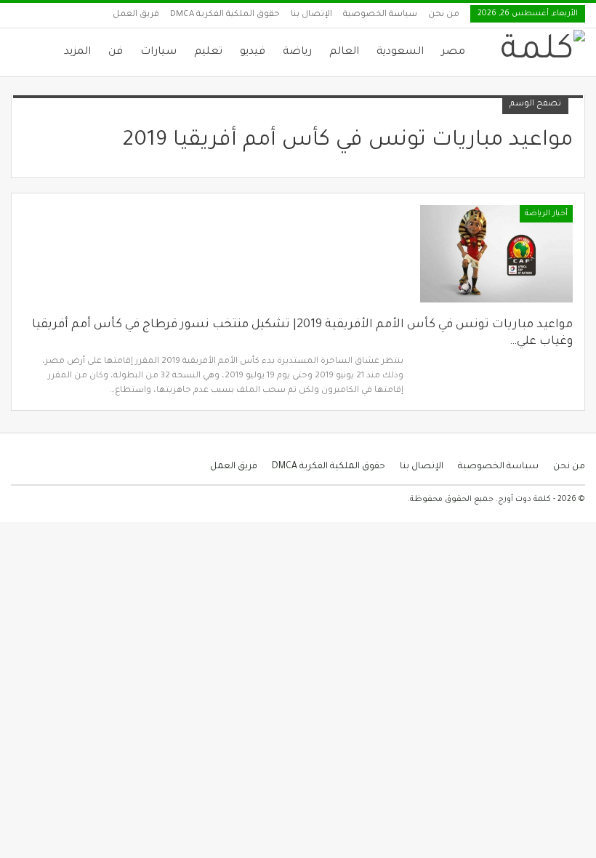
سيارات (158, 52)
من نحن (443, 15)
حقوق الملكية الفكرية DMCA (225, 15)
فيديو (252, 52)
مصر (453, 52)
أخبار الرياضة (546, 213)
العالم (344, 52)
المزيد (77, 52)
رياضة (297, 52)
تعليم (208, 52)
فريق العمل (136, 15)
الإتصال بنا (311, 15)
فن (115, 52)
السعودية (400, 52)
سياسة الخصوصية (380, 15)
